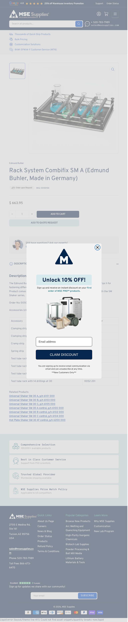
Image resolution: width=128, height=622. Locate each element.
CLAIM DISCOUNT (64, 354)
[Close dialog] (97, 247)
